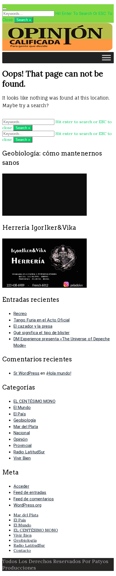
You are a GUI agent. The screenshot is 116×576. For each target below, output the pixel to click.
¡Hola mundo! (58, 373)
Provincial (23, 445)
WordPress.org (27, 505)
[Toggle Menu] (106, 57)
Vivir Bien (22, 458)
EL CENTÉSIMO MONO (34, 401)
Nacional (22, 432)
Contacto (22, 550)
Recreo (20, 313)
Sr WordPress (26, 373)
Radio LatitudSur (29, 451)
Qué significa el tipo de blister (42, 332)
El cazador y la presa (33, 326)
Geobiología (25, 420)
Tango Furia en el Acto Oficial (42, 320)
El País (20, 414)
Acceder (21, 486)
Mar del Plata (26, 426)
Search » (23, 20)
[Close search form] (4, 9)
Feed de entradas (30, 492)
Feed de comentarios (34, 498)
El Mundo (22, 407)
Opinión (21, 439)
